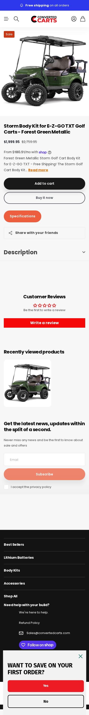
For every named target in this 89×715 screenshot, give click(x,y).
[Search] (16, 19)
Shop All (10, 596)
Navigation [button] (6, 19)
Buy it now (44, 197)
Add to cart (44, 183)
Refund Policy (29, 623)
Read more (38, 170)
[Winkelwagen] (82, 19)
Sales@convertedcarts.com (48, 633)
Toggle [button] (84, 252)
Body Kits (12, 570)
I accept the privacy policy (31, 487)
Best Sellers (14, 544)
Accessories (14, 583)
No (45, 701)
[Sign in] (73, 19)
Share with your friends (36, 232)
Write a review (44, 323)
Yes (45, 686)
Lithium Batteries (19, 557)
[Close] (80, 656)
